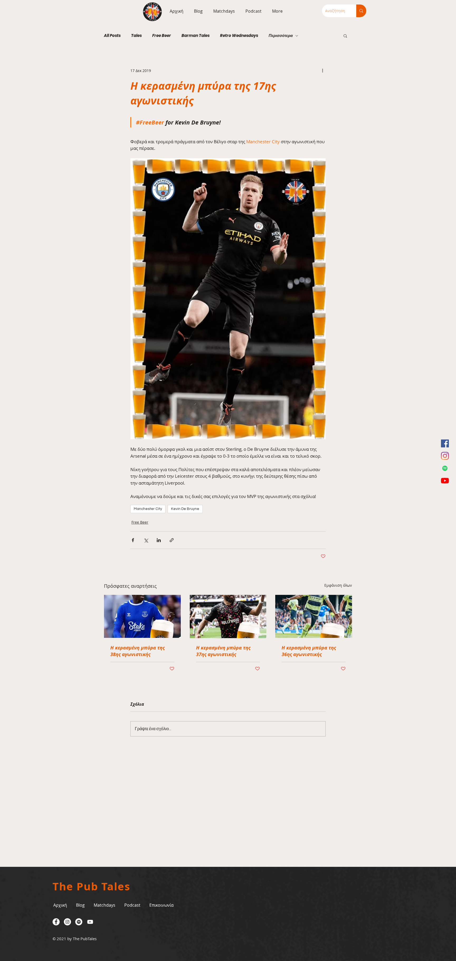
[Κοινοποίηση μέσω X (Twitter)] (145, 540)
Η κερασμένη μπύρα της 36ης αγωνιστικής (309, 651)
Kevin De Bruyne (185, 509)
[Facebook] (445, 443)
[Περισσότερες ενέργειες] (322, 70)
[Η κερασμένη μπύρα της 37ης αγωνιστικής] (228, 616)
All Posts (112, 35)
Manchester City (148, 509)
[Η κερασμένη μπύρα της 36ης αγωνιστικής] (313, 616)
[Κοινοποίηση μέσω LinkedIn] (158, 540)
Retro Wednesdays (239, 35)
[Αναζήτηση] (361, 10)
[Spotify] (445, 468)
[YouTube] (445, 481)
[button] (223, 11)
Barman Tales (196, 35)
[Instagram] (445, 456)
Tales (136, 35)
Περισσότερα (281, 35)
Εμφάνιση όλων (338, 585)
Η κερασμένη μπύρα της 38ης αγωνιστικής (137, 651)
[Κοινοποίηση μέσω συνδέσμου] (171, 540)
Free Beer (161, 35)
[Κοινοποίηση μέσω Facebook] (132, 540)
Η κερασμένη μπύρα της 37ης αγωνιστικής (223, 651)
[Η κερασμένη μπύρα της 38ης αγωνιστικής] (142, 616)
